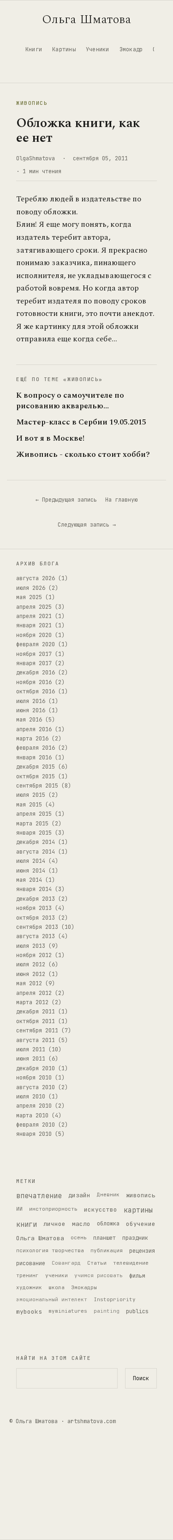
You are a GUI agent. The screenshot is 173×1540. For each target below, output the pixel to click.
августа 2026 (35, 578)
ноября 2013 (34, 908)
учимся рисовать (98, 1275)
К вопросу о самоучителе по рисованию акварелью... (70, 401)
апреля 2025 (34, 607)
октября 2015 (35, 776)
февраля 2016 (35, 748)
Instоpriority (115, 1299)
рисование (30, 1263)
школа (56, 1287)
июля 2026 (30, 588)
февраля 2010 (35, 1124)
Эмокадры (84, 1287)
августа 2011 (35, 1040)
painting (106, 1311)
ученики (56, 1275)
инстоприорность (53, 1209)
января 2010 (34, 1134)
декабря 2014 (35, 842)
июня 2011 (30, 1058)
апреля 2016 (34, 729)
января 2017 (34, 663)
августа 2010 (35, 1087)
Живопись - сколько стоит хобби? (83, 454)
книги (26, 1224)
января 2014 (34, 889)
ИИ (19, 1209)
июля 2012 (30, 964)
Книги (33, 49)
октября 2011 (35, 1021)
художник (29, 1287)
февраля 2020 (35, 644)
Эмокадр (131, 49)
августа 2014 (35, 851)
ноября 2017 (34, 654)
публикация (106, 1250)
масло (81, 1224)
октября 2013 (35, 918)
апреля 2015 (34, 814)
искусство (100, 1209)
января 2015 (34, 833)
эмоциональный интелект (51, 1299)
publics (137, 1311)
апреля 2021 (34, 616)
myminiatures (67, 1311)
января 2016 (34, 757)
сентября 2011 (37, 1030)
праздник (135, 1238)
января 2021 (34, 625)
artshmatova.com (91, 1421)
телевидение (131, 1263)
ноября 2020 (34, 635)
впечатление (39, 1195)
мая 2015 (29, 804)
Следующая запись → (87, 524)
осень (79, 1237)
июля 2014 (30, 861)
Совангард (66, 1263)
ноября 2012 (34, 955)
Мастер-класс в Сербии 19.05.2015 (81, 422)
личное (54, 1224)
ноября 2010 (34, 1077)
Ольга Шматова (86, 19)
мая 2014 (29, 880)
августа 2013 (35, 936)
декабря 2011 (35, 1011)
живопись (140, 1195)
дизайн (79, 1195)
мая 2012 (29, 983)
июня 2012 (30, 974)
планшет (104, 1238)
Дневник (108, 1194)
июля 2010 (30, 1096)
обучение (140, 1224)
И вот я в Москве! (50, 438)
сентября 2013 (37, 927)
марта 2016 (32, 738)
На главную (121, 499)
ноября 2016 (34, 682)
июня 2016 (30, 710)
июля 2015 (30, 795)
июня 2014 (30, 870)
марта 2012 (32, 1002)
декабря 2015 (35, 766)
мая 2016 (29, 719)
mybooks (29, 1312)
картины (138, 1210)
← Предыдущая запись (66, 499)
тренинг (27, 1275)
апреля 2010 (34, 1106)
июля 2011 (30, 1049)
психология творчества (50, 1250)
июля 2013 (30, 946)
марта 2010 (32, 1115)
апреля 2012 (34, 993)
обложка (108, 1223)
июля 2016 (30, 701)
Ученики (97, 49)
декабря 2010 (35, 1068)
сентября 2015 (37, 785)
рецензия (142, 1251)
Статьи (97, 1263)
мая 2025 (29, 597)
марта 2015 (32, 823)
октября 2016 (35, 691)
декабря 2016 (35, 672)
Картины (64, 49)
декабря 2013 (35, 899)
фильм (137, 1275)
